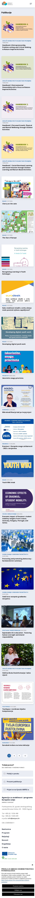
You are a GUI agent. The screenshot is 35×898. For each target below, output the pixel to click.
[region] (17, 880)
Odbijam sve (18, 890)
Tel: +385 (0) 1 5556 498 (10, 813)
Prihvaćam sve (18, 894)
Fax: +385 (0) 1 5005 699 (10, 816)
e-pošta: (11, 818)
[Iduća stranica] (25, 755)
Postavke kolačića (18, 886)
